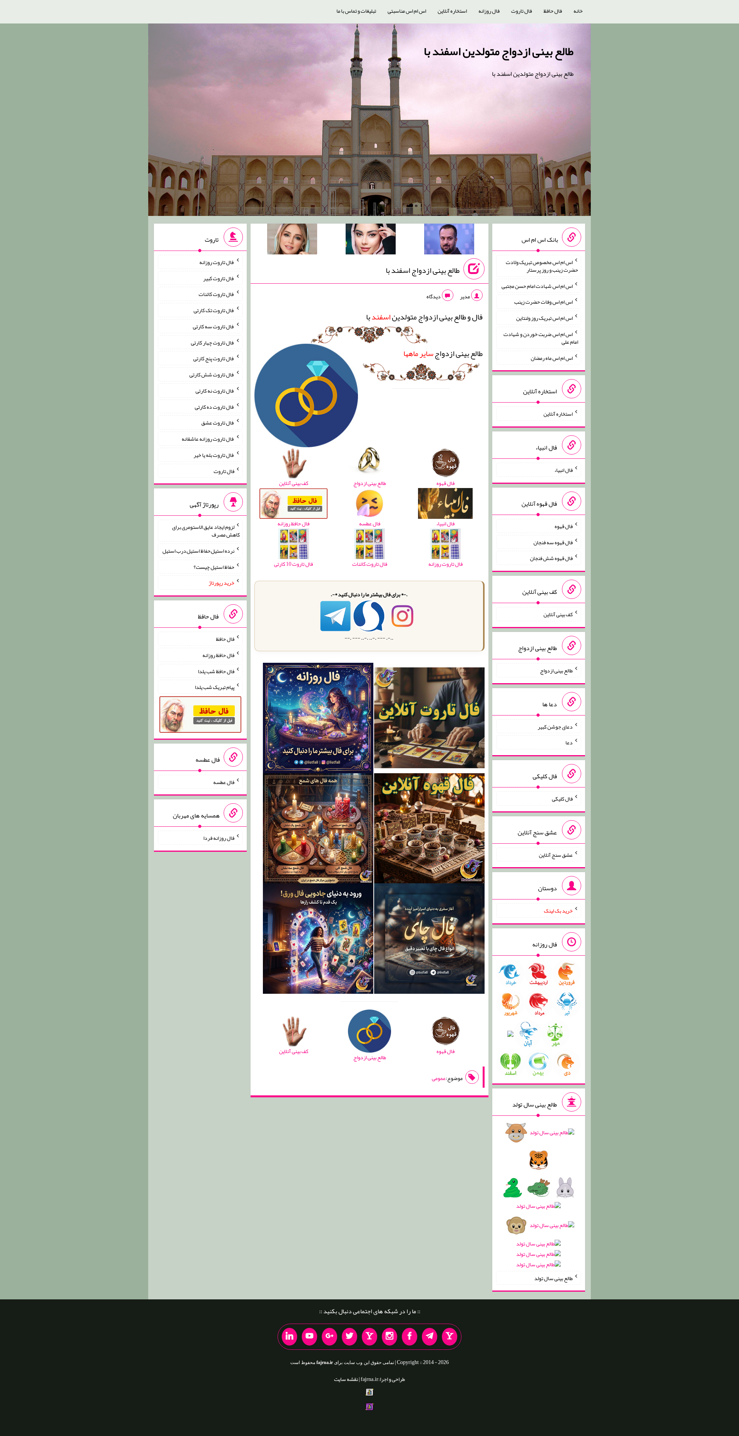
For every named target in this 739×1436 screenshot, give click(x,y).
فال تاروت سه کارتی (213, 326)
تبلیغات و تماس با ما (356, 10)
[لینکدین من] (289, 1337)
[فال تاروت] (429, 719)
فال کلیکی (562, 798)
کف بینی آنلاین (558, 614)
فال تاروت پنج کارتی (213, 358)
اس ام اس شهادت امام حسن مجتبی (537, 285)
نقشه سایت (346, 1379)
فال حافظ (552, 10)
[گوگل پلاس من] (329, 1337)
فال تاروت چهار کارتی (212, 342)
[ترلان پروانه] (371, 240)
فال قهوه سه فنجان (553, 542)
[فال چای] (429, 940)
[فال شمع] (318, 829)
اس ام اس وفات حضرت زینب (543, 301)
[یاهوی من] (449, 1337)
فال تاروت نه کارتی (215, 390)
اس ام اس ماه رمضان (552, 357)
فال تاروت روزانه (216, 262)
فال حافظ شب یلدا (216, 670)
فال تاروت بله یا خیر (214, 455)
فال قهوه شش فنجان (551, 558)
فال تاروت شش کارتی (211, 374)
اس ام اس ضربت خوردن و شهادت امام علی (540, 338)
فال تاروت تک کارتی (214, 310)
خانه (578, 10)
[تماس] (369, 1337)
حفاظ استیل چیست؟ (214, 566)
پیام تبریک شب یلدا (214, 687)
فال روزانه (489, 10)
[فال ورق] (318, 940)
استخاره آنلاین (452, 10)
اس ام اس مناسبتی (407, 10)
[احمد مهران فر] (449, 240)
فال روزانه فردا (218, 838)
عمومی (439, 1078)
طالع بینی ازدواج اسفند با (423, 270)
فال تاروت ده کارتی (214, 406)
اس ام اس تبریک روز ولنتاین (544, 318)
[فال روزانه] (318, 719)
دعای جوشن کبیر (555, 726)
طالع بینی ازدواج (443, 353)
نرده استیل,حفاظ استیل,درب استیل (198, 550)
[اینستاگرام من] (389, 1337)
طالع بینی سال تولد (553, 1277)
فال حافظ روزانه (218, 655)
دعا (569, 742)
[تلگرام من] (429, 1337)
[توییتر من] (349, 1337)
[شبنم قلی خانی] (292, 240)
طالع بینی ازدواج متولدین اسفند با (498, 51)
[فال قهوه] (429, 829)
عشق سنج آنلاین (556, 854)
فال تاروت (521, 10)
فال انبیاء (563, 470)
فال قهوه (564, 526)
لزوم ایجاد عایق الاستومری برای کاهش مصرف (206, 531)
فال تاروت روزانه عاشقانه (208, 438)
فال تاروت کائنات (216, 294)
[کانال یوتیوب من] (309, 1337)
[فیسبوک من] (409, 1337)
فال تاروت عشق (217, 422)
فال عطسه (223, 781)
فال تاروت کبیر (218, 277)
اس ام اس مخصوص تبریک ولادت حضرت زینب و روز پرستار (542, 266)
